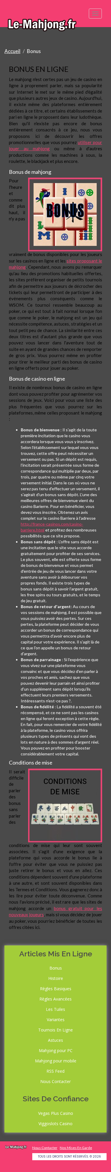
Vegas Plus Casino (55, 1113)
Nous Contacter (55, 1081)
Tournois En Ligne (55, 1030)
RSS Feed (55, 1071)
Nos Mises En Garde (76, 1147)
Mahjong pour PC (56, 1050)
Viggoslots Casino (55, 1123)
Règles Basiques (55, 988)
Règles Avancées (55, 999)
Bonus (55, 968)
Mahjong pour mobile (55, 1061)
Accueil (12, 51)
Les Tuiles (55, 1009)
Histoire (55, 978)
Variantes (56, 1019)
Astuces (55, 1040)
